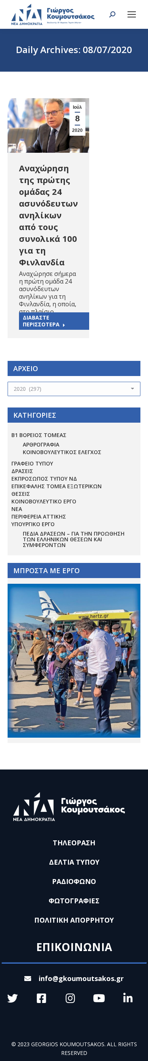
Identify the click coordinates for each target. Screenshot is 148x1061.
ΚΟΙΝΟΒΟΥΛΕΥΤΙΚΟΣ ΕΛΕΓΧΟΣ (62, 452)
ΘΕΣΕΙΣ (20, 494)
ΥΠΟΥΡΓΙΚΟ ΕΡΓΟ (33, 524)
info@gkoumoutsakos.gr (81, 978)
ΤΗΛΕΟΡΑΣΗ (74, 842)
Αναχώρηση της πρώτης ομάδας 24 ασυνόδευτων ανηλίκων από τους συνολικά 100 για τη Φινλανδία (48, 215)
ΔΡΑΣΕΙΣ (22, 471)
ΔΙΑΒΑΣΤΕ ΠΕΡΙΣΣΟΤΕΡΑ (41, 321)
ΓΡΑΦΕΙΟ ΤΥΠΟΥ (32, 463)
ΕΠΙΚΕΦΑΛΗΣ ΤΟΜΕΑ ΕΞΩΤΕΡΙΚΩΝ (56, 486)
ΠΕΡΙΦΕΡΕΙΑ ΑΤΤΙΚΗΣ (38, 516)
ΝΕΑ (16, 509)
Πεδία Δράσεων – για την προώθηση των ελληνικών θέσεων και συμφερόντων (73, 539)
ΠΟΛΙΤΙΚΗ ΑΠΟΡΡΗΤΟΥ (74, 920)
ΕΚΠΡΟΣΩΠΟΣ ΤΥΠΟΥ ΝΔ (44, 478)
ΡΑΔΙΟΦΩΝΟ (74, 881)
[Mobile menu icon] (132, 14)
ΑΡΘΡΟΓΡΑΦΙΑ (41, 444)
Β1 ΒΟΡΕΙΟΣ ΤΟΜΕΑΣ (38, 435)
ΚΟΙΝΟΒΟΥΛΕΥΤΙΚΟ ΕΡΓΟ (43, 501)
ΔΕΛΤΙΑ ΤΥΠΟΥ (74, 862)
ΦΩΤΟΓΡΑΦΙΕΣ (74, 900)
